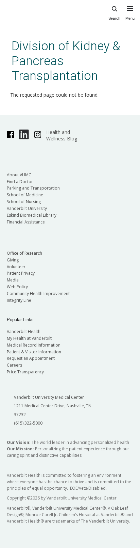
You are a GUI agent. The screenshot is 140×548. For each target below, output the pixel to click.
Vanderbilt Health (23, 331)
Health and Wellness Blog (61, 135)
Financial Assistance (26, 222)
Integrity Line (19, 300)
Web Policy (17, 287)
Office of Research (24, 253)
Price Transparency (25, 372)
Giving (13, 260)
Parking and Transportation (33, 188)
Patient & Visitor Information (34, 352)
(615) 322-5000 (28, 423)
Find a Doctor (20, 181)
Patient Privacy (21, 273)
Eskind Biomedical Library (31, 215)
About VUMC (19, 175)
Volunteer (16, 267)
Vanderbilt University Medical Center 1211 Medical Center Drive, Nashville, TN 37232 (52, 405)
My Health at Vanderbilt (29, 338)
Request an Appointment (31, 358)
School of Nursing (24, 201)
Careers (14, 365)
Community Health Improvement (38, 293)
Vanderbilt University (27, 208)
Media (13, 280)
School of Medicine (25, 195)
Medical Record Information (33, 345)
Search (114, 18)
